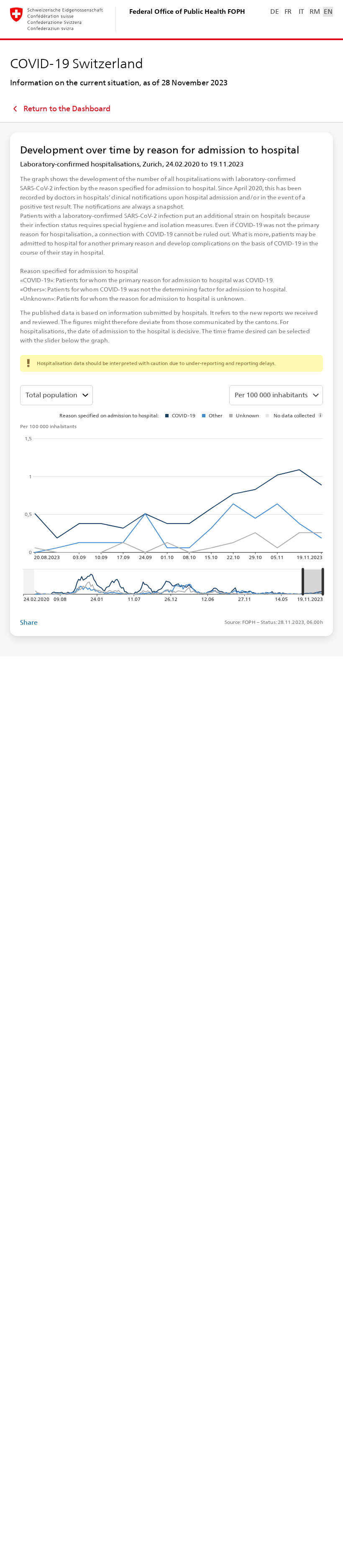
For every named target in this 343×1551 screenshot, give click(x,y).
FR (288, 11)
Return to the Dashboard (66, 108)
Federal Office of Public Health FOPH (187, 11)
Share (29, 622)
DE (274, 11)
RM (315, 11)
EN (328, 11)
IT (301, 11)
